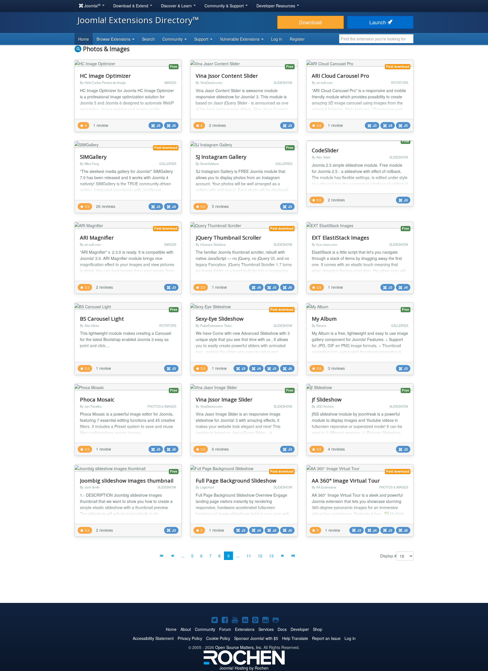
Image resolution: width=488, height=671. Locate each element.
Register (297, 39)
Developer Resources (276, 5)
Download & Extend (131, 5)
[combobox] (376, 38)
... (182, 556)
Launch (378, 22)
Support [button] (202, 39)
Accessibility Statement (153, 638)
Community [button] (173, 39)
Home (83, 39)
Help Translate (295, 638)
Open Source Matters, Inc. (238, 647)
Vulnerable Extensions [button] (240, 39)
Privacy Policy (190, 638)
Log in (276, 39)
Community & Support (224, 5)
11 (249, 556)
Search (148, 39)
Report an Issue (326, 638)
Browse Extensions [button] (114, 39)
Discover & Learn (177, 5)
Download (310, 22)
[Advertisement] (244, 586)
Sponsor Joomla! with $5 (256, 638)
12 (260, 556)
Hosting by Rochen (244, 668)
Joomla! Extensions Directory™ (138, 20)
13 (271, 556)
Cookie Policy (218, 638)
